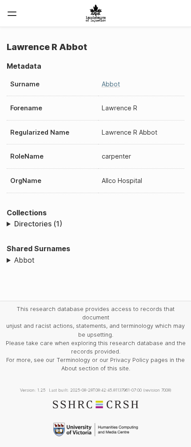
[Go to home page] (96, 13)
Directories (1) (38, 223)
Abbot (111, 84)
